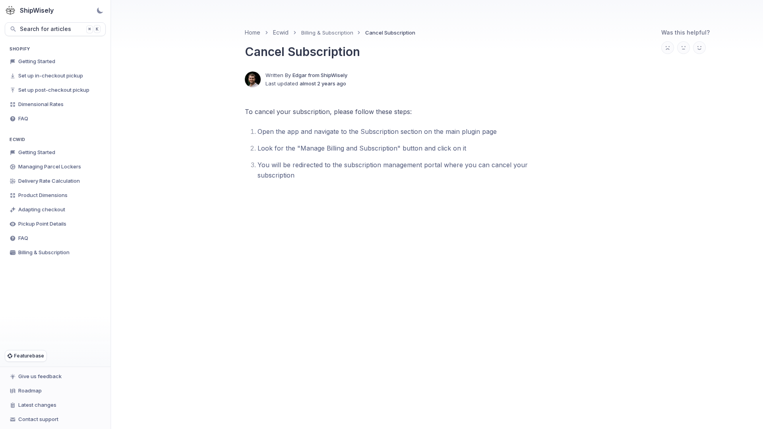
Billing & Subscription (327, 32)
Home (252, 32)
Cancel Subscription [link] (390, 32)
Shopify (20, 49)
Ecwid (17, 139)
